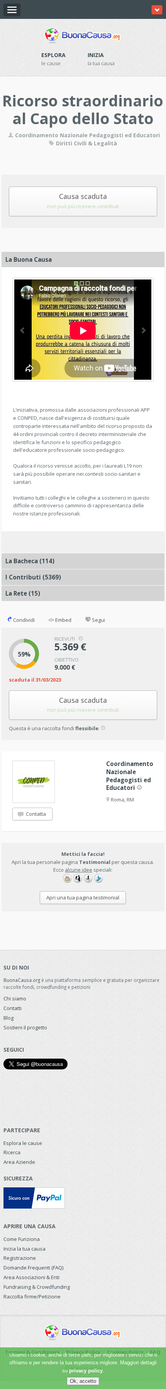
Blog (8, 1017)
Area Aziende (19, 1161)
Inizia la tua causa (24, 1248)
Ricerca (11, 1152)
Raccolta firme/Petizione (32, 1296)
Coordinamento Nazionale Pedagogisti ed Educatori (87, 135)
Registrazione (19, 1257)
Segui (98, 619)
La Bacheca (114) (29, 561)
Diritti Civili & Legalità (85, 143)
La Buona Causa (28, 259)
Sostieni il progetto (25, 1027)
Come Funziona (21, 1239)
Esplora (53, 55)
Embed (62, 619)
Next (144, 330)
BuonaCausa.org (21, 980)
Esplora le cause (22, 1143)
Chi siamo (14, 998)
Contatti (12, 1008)
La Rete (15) (22, 593)
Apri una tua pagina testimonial (82, 897)
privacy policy (86, 1371)
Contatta (35, 813)
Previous (22, 330)
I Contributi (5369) (33, 577)
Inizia (96, 55)
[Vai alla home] (83, 34)
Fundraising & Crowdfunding (36, 1286)
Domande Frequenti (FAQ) (33, 1267)
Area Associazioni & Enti (31, 1277)
